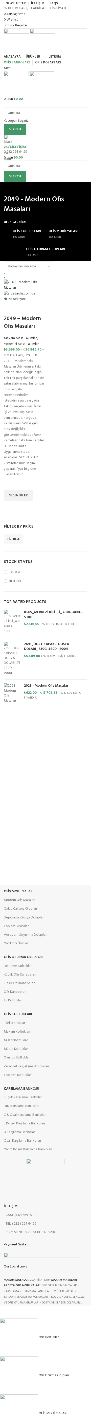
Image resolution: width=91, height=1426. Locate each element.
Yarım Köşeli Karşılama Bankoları (28, 1149)
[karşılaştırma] (10, 308)
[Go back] (10, 188)
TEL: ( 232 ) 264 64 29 (21, 1224)
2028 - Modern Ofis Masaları (47, 685)
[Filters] (6, 1312)
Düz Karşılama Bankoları (21, 1106)
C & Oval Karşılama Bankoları (25, 1115)
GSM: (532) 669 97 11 (21, 1215)
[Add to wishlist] (10, 484)
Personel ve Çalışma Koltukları (26, 1066)
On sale (14, 572)
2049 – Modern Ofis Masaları (22, 322)
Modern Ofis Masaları (19, 900)
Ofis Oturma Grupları (23, 957)
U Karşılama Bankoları (20, 1132)
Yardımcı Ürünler (16, 943)
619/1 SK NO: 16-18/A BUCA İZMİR (30, 1232)
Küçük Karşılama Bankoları (23, 1097)
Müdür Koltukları (16, 1049)
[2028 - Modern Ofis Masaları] (12, 693)
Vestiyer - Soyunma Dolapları (25, 935)
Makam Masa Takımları (20, 338)
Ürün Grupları (15, 222)
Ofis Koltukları (18, 1014)
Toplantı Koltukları (18, 1075)
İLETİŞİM (10, 1206)
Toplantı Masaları (16, 926)
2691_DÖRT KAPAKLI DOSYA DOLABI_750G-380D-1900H (46, 647)
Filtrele (13, 539)
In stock (15, 581)
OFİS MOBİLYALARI (19, 891)
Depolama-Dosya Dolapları (24, 917)
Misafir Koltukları (16, 1040)
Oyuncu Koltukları (17, 1057)
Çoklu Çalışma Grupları (20, 909)
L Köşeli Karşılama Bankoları (24, 1123)
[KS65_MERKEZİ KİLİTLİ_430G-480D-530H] (12, 622)
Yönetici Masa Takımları (21, 344)
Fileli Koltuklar (14, 1023)
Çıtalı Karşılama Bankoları (22, 1141)
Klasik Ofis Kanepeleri (19, 983)
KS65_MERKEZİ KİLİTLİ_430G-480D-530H (53, 615)
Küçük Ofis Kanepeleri (20, 975)
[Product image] (24, 297)
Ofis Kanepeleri (15, 992)
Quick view (10, 507)
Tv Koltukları (13, 1000)
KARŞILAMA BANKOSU (21, 1089)
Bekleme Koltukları (18, 966)
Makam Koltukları (17, 1032)
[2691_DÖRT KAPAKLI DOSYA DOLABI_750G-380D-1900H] (12, 659)
